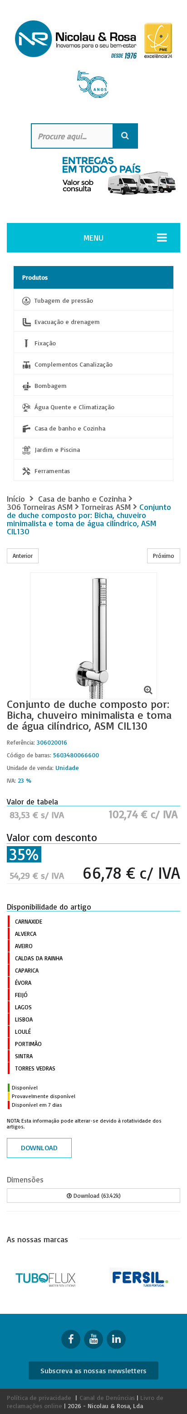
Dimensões (25, 1179)
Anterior (23, 555)
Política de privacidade (39, 1397)
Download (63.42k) (96, 1195)
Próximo (163, 555)
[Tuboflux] (47, 1278)
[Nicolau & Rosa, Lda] (93, 62)
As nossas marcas (37, 1239)
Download (39, 1147)
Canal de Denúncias (107, 1397)
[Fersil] (140, 1278)
